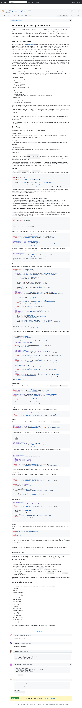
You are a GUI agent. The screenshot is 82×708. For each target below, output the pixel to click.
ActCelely (17, 643)
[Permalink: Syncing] (11, 524)
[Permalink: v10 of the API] (11, 152)
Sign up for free (15, 698)
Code (5, 15)
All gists (29, 2)
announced (31, 44)
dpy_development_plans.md (18, 11)
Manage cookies (52, 704)
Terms (24, 704)
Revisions (12, 15)
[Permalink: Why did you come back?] (11, 41)
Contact (46, 704)
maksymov (17, 651)
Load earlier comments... (42, 631)
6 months (19, 29)
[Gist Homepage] (4, 2)
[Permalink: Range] (11, 407)
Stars (20, 15)
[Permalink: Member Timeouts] (11, 133)
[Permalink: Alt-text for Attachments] (11, 147)
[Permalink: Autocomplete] (11, 472)
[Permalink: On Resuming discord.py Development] (11, 25)
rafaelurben (17, 680)
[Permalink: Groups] (11, 264)
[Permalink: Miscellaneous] (11, 545)
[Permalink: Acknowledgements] (11, 582)
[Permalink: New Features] (11, 127)
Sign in (73, 2)
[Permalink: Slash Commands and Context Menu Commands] (11, 208)
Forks (28, 15)
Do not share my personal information (62, 704)
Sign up (78, 2)
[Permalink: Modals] (11, 168)
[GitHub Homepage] (13, 704)
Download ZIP (76, 15)
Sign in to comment (51, 698)
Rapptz (7, 11)
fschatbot (17, 635)
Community (39, 704)
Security (31, 704)
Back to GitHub (35, 2)
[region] (41, 325)
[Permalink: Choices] (11, 419)
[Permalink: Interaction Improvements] (11, 196)
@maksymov (17, 690)
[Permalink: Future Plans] (11, 552)
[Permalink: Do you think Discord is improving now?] (11, 68)
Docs (43, 704)
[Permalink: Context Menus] (11, 383)
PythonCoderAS (18, 664)
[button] (69, 16)
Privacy (27, 704)
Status (35, 704)
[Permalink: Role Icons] (11, 140)
